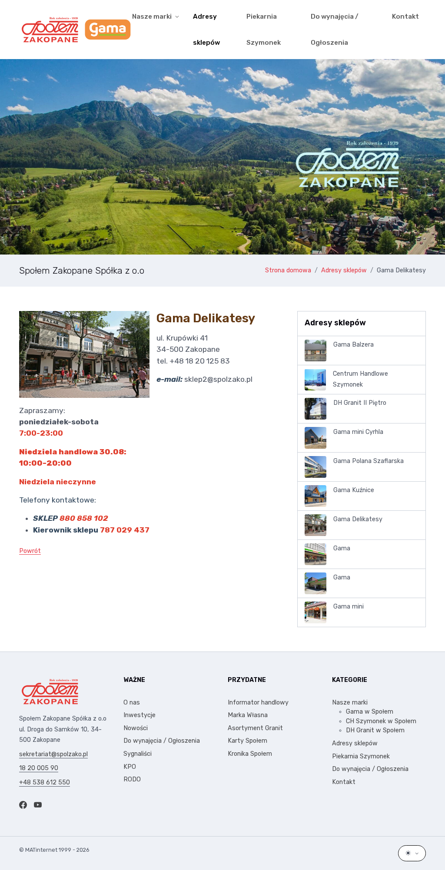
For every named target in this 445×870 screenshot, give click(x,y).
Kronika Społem (250, 754)
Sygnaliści (137, 754)
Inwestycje (139, 715)
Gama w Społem (369, 711)
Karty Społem (247, 740)
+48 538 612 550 (44, 782)
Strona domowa (288, 270)
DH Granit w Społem (375, 730)
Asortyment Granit (255, 728)
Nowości (135, 728)
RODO (132, 779)
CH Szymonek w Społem (381, 721)
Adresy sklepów (206, 29)
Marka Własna (248, 715)
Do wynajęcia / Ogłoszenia (335, 29)
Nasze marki (350, 702)
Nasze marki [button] (152, 16)
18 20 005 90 (38, 768)
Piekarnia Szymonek (263, 29)
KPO (129, 767)
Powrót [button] (30, 551)
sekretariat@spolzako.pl (53, 754)
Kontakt (405, 16)
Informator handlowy (258, 702)
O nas (131, 702)
